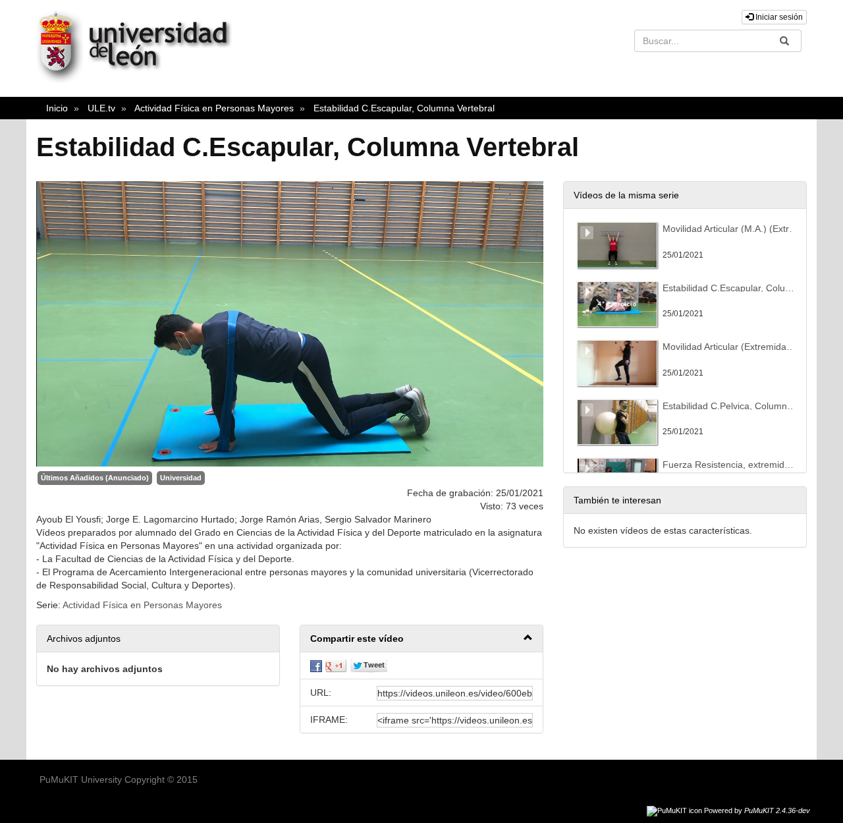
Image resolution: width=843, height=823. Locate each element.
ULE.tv (101, 108)
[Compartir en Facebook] (316, 665)
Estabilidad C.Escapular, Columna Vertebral (404, 108)
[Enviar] (784, 41)
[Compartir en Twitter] (369, 665)
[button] (421, 638)
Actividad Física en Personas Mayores (214, 108)
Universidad (181, 478)
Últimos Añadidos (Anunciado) (95, 478)
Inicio (57, 108)
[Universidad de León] (140, 80)
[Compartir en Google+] (336, 665)
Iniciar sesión (778, 17)
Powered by (757, 810)
